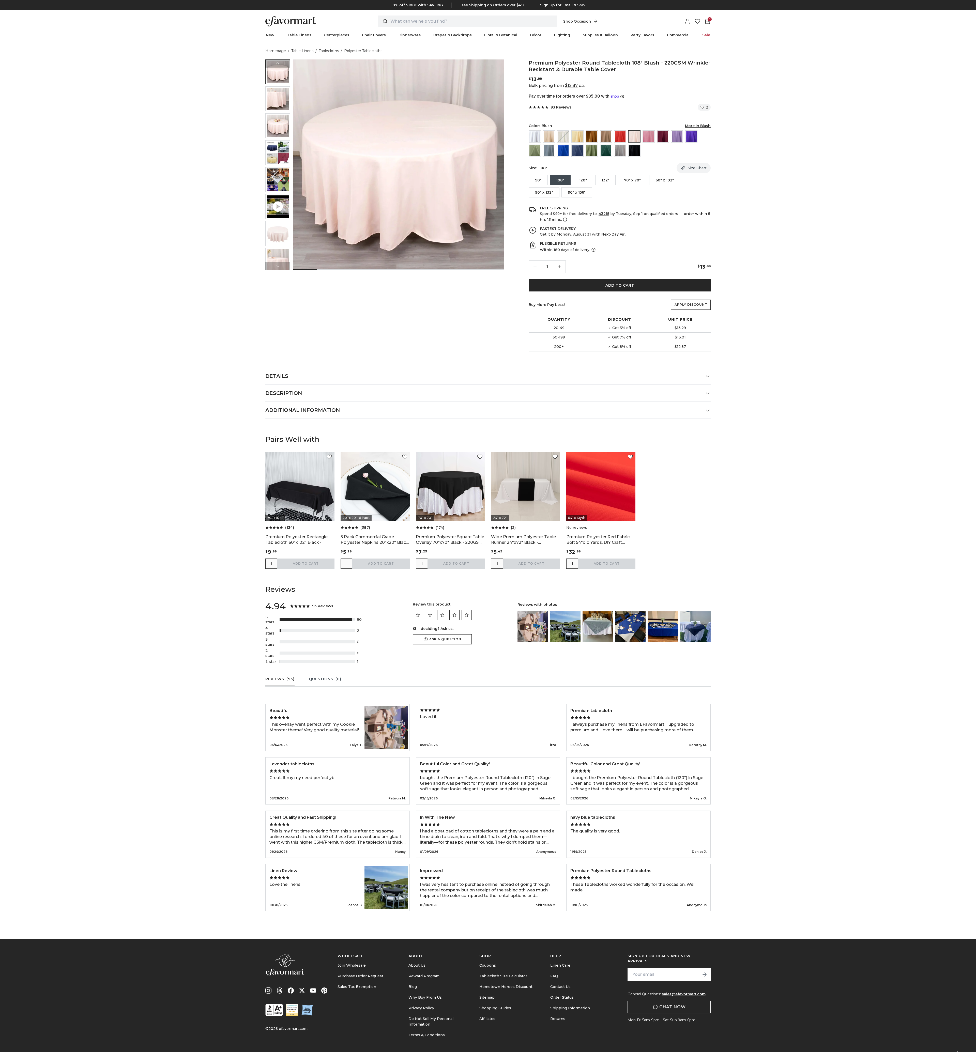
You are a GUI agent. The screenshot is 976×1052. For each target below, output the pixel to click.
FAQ (554, 976)
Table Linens (299, 35)
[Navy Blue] (577, 151)
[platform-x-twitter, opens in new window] (302, 990)
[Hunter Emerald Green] (606, 151)
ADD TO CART (619, 285)
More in (698, 125)
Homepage (275, 51)
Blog (412, 986)
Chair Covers (374, 35)
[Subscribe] (705, 974)
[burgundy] (663, 136)
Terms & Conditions (426, 1035)
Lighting (562, 35)
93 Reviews (561, 107)
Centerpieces (336, 35)
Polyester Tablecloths (363, 51)
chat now (672, 1006)
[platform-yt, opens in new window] (313, 990)
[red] (620, 136)
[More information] (564, 219)
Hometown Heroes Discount (505, 986)
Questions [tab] (325, 679)
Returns (557, 1018)
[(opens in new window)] (274, 1010)
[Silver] (620, 151)
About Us (416, 965)
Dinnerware (410, 35)
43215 (604, 213)
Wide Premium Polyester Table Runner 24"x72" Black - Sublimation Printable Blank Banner (523, 539)
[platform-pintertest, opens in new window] (324, 990)
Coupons (487, 965)
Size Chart (697, 168)
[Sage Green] (592, 151)
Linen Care (560, 965)
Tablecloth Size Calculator (503, 976)
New (270, 35)
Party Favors (642, 35)
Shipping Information (570, 1008)
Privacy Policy (421, 1008)
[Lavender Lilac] (677, 136)
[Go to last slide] (277, 63)
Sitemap (487, 997)
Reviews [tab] (280, 679)
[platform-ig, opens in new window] (268, 990)
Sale (706, 35)
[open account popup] (687, 21)
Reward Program (423, 976)
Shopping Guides (495, 1008)
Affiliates (487, 1018)
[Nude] (606, 136)
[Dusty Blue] (549, 151)
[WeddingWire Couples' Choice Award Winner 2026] (292, 1010)
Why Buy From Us (425, 997)
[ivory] (563, 136)
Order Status (562, 997)
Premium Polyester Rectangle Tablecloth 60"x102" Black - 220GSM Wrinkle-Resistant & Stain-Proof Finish (296, 539)
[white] (535, 136)
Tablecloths (329, 51)
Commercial (678, 35)
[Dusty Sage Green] (535, 151)
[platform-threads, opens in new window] (280, 990)
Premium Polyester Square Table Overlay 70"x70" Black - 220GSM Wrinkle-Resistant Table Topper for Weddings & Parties (450, 539)
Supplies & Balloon (600, 35)
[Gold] (592, 136)
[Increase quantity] (559, 267)
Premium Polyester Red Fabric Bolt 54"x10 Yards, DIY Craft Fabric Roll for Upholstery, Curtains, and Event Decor (598, 539)
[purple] (691, 136)
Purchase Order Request (360, 976)
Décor (535, 35)
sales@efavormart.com (684, 994)
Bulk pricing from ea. (557, 85)
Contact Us (560, 986)
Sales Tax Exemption (357, 986)
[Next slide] (277, 266)
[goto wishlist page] (697, 21)
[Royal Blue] (563, 151)
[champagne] (577, 136)
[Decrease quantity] (535, 267)
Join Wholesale (352, 965)
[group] (277, 71)
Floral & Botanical (500, 35)
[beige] (549, 136)
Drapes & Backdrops (452, 35)
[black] (634, 151)
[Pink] (649, 136)
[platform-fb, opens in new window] (291, 990)
